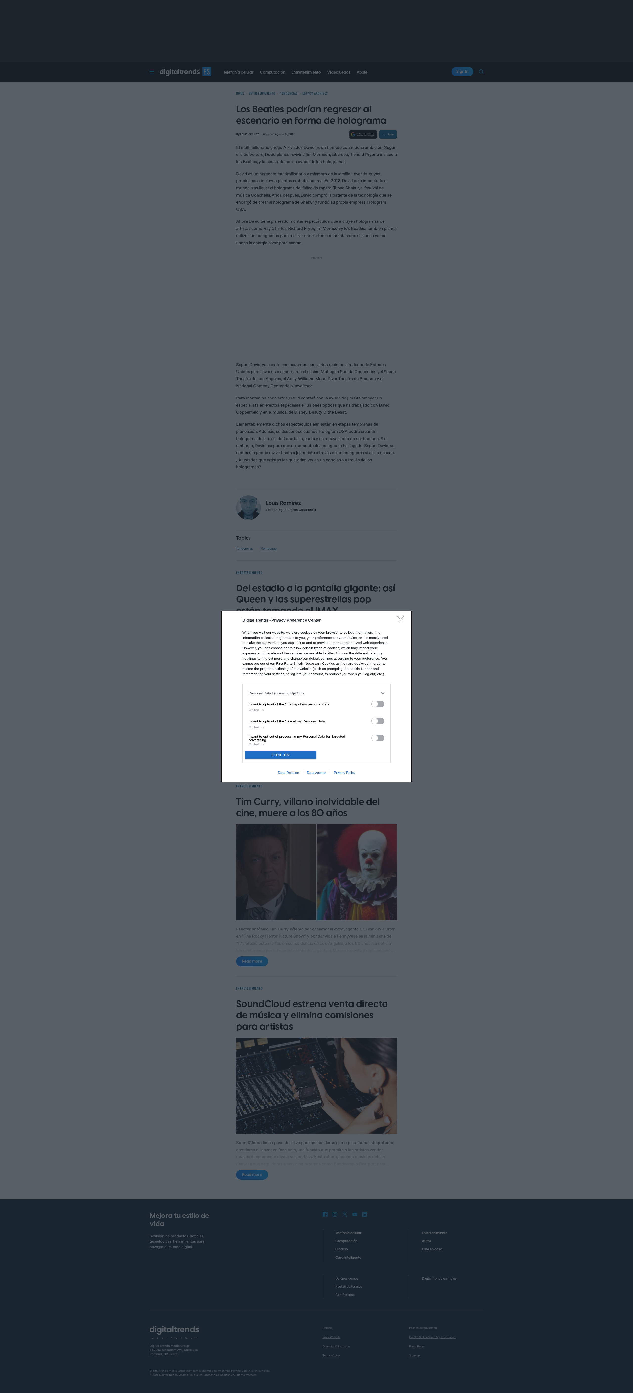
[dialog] (316, 696)
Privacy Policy (344, 772)
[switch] (377, 704)
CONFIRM (281, 755)
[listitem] (316, 693)
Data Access (316, 772)
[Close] (402, 620)
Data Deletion (288, 772)
